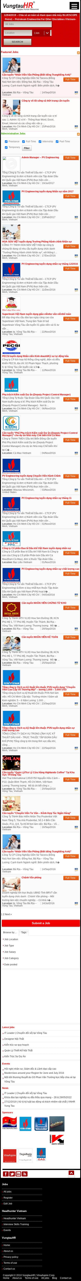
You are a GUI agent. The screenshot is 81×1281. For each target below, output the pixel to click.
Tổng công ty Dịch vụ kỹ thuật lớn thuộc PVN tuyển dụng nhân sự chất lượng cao (38, 729)
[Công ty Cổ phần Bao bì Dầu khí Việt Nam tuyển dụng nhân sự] (11, 545)
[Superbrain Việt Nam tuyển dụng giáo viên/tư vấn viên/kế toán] (11, 311)
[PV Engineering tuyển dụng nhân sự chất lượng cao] (11, 582)
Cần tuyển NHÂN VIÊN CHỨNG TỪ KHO (44, 603)
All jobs (7, 1191)
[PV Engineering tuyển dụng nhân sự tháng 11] (11, 511)
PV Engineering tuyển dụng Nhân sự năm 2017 (48, 191)
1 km (36, 33)
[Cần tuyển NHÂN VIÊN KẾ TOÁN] (11, 650)
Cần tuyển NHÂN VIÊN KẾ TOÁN (40, 637)
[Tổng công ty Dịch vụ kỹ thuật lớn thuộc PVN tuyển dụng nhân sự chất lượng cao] (11, 724)
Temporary (14, 147)
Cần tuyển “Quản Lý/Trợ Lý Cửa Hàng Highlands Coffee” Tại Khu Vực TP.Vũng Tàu (38, 773)
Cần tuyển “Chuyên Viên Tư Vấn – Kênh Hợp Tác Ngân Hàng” (36, 813)
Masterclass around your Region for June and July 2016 (34, 1073)
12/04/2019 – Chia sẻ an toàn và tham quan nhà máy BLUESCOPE (40, 14)
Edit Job (8, 1203)
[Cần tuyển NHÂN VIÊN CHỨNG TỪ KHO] (11, 616)
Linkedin (18, 1173)
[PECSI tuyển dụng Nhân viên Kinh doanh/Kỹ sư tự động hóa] (11, 353)
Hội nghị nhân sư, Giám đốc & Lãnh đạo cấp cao (30, 1068)
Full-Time (31, 141)
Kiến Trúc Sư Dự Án (15, 1056)
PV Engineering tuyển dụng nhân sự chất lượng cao (50, 569)
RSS (25, 1173)
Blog (54, 1278)
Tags (23, 932)
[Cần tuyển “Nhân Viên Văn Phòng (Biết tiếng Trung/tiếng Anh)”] (11, 71)
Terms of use (10, 1263)
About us (8, 1251)
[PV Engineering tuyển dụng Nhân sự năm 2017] (11, 204)
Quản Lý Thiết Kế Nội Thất (18, 1050)
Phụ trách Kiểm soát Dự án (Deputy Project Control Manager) (36, 394)
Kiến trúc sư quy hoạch (16, 1044)
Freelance (14, 141)
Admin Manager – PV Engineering (40, 157)
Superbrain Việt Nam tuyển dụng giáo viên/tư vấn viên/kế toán (36, 314)
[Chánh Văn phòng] (11, 890)
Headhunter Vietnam (15, 1218)
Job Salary (10, 952)
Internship (47, 141)
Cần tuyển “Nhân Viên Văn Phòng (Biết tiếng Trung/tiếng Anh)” (36, 74)
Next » (8, 914)
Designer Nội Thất (14, 1039)
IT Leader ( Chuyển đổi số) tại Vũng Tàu (25, 1033)
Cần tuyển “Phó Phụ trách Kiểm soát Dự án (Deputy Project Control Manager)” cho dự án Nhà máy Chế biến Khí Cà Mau (39, 434)
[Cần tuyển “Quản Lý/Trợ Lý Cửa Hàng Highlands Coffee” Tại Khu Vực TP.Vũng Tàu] (11, 769)
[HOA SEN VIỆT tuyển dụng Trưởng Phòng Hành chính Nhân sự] (11, 238)
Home (7, 1245)
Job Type (9, 945)
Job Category (11, 958)
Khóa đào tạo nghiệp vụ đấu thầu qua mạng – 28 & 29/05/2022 (38, 1097)
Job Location (11, 939)
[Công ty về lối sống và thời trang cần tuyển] (11, 113)
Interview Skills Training (16, 1224)
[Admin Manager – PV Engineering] (11, 170)
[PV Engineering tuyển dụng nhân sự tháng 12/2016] (11, 277)
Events (7, 1230)
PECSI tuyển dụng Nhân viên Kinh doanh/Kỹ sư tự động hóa (35, 356)
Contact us (9, 1268)
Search (17, 42)
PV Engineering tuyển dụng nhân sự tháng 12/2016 (50, 264)
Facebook (76, 92)
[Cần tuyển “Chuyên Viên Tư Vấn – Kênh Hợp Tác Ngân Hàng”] (11, 810)
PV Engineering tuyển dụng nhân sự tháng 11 (47, 498)
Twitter (12, 1173)
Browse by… (10, 932)
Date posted (10, 964)
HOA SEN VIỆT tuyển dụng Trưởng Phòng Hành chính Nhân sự (37, 241)
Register (8, 1197)
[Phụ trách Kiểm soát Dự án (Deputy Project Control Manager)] (11, 391)
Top (71, 1174)
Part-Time (65, 141)
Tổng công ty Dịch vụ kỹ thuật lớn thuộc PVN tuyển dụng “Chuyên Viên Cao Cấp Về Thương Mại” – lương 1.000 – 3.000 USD (38, 688)
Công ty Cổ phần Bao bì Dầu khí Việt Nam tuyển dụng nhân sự (36, 548)
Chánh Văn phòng (31, 877)
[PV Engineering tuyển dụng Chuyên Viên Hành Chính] (11, 472)
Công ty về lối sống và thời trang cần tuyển (45, 100)
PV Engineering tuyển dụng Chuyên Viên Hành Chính (31, 475)
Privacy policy (11, 1257)
